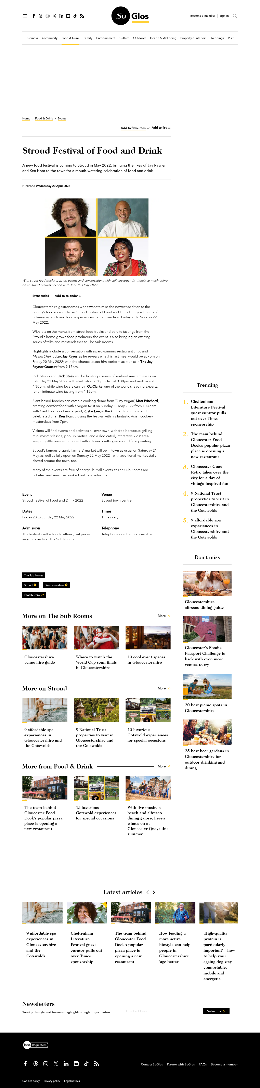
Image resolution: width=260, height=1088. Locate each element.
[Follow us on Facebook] (33, 15)
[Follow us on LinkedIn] (61, 15)
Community (49, 38)
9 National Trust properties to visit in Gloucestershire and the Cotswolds (210, 502)
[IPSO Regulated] (37, 1044)
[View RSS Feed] (82, 15)
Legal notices (72, 1081)
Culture (124, 38)
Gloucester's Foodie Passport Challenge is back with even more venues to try (205, 656)
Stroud (28, 585)
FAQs (203, 1064)
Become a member (202, 15)
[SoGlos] (130, 15)
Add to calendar (66, 296)
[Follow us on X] (54, 15)
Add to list (159, 127)
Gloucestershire (54, 585)
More (162, 616)
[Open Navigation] (24, 15)
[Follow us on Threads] (40, 15)
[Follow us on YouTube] (68, 15)
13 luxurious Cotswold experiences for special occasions (148, 734)
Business (32, 38)
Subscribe (214, 1011)
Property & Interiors (193, 38)
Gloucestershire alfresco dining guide (204, 604)
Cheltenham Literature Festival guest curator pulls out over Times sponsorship (208, 412)
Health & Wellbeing (163, 38)
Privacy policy (52, 1081)
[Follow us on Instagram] (47, 15)
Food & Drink (70, 38)
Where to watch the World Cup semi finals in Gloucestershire (96, 662)
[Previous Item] (147, 892)
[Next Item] (154, 892)
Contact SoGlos (152, 1064)
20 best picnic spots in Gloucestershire (206, 707)
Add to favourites (133, 128)
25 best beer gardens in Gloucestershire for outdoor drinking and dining (207, 759)
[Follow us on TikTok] (75, 15)
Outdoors (139, 38)
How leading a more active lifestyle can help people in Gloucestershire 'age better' (175, 947)
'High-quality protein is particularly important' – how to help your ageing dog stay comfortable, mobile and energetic (219, 956)
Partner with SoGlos (181, 1064)
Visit (231, 38)
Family (87, 38)
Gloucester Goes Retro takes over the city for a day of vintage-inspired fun (210, 475)
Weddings (217, 38)
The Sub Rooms (33, 575)
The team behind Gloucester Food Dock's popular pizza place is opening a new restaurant (43, 818)
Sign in (224, 15)
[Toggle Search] (235, 15)
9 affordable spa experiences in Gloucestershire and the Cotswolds (210, 528)
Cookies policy (31, 1081)
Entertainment (105, 38)
